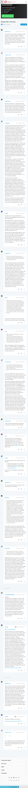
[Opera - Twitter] (11, 777)
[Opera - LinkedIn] (16, 777)
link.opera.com (17, 445)
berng (6, 297)
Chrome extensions (11, 468)
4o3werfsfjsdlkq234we (10, 594)
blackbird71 (7, 123)
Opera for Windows (6, 24)
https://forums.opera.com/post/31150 (13, 667)
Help (2, 766)
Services (3, 763)
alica (6, 331)
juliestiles (7, 497)
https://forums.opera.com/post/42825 (13, 721)
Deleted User (7, 31)
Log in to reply (23, 24)
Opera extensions (18, 466)
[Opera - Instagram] (19, 777)
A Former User (8, 54)
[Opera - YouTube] (14, 777)
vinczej (6, 457)
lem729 (6, 213)
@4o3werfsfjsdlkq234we (10, 629)
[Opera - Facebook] (9, 777)
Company (4, 773)
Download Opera (8, 16)
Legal (2, 770)
